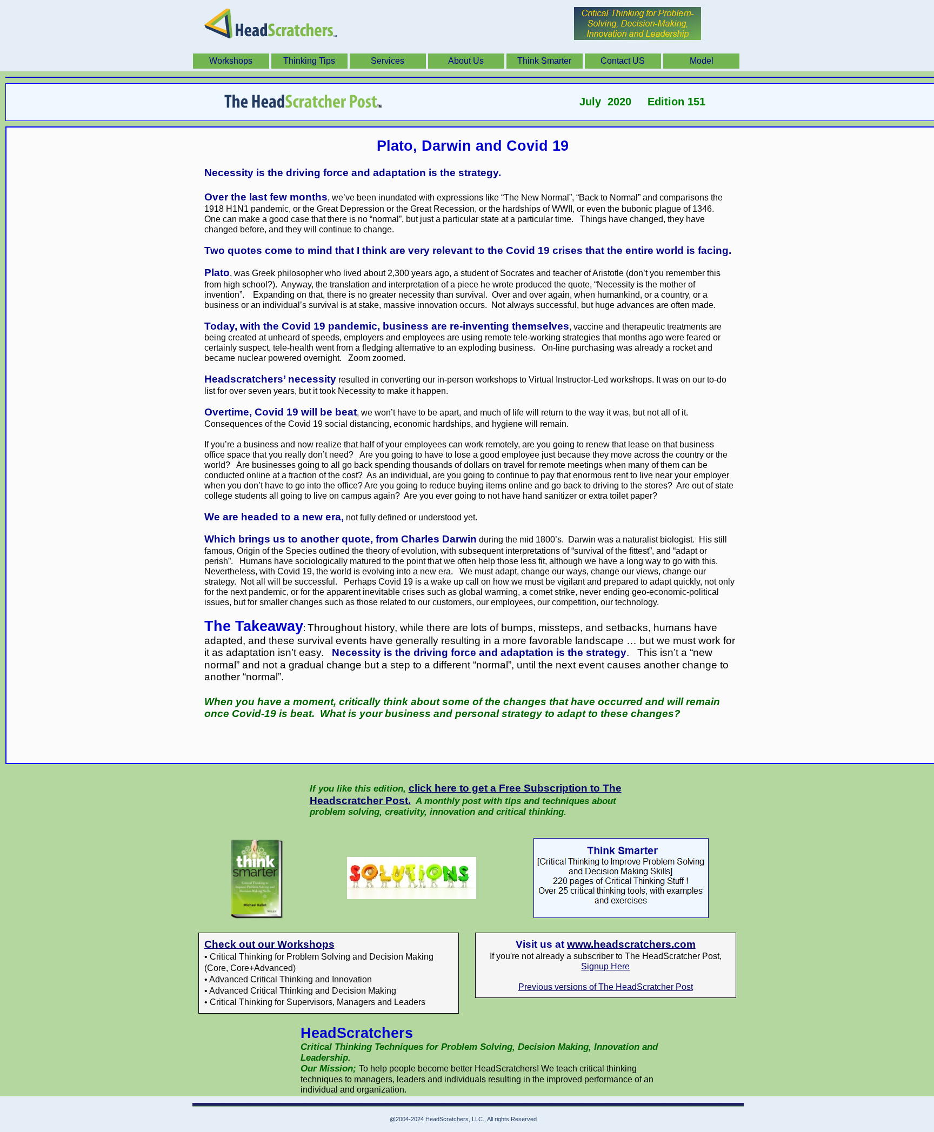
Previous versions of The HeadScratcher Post (605, 987)
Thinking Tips (309, 60)
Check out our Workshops (269, 944)
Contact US (623, 60)
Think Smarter (544, 60)
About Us (466, 60)
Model (701, 60)
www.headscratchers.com (631, 944)
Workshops (230, 60)
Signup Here (605, 966)
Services (387, 60)
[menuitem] (232, 61)
